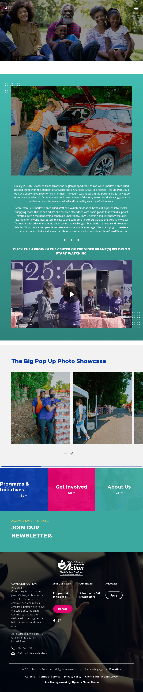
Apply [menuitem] (114, 595)
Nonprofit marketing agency (91, 669)
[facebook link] (54, 621)
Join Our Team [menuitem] (62, 583)
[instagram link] (59, 621)
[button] (71, 454)
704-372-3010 (24, 648)
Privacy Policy (72, 676)
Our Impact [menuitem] (86, 583)
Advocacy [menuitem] (112, 583)
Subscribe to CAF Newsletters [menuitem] (89, 594)
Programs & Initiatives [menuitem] (60, 594)
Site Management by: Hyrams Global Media (71, 682)
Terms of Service (49, 676)
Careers (30, 676)
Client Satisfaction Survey (101, 676)
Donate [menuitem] (62, 608)
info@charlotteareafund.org (31, 653)
